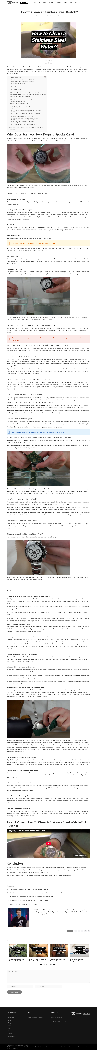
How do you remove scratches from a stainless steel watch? (27, 113)
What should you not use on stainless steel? (23, 116)
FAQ (13, 108)
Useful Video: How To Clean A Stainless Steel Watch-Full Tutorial (26, 128)
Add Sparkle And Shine (19, 91)
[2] (52, 319)
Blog (71, 2)
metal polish (51, 507)
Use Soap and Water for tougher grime (22, 84)
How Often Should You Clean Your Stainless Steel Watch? (25, 92)
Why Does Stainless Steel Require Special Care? (21, 80)
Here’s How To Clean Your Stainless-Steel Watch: (23, 81)
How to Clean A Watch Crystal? (18, 101)
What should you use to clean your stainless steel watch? (26, 118)
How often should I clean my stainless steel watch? (26, 124)
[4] (59, 413)
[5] (80, 515)
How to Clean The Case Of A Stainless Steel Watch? (23, 98)
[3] (14, 389)
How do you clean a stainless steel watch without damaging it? (27, 110)
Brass (44, 2)
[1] (35, 187)
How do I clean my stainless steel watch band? (24, 121)
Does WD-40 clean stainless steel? (22, 126)
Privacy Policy (11, 1036)
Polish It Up (16, 86)
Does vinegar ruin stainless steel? (21, 111)
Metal (65, 2)
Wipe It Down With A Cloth (19, 83)
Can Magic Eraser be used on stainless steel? (24, 119)
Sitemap (10, 1033)
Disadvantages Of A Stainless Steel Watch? (22, 106)
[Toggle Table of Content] (44, 77)
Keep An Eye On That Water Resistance (20, 96)
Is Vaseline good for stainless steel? (22, 122)
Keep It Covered (17, 89)
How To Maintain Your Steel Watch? (19, 103)
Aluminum (37, 2)
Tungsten (58, 2)
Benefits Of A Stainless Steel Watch (19, 105)
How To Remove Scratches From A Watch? (21, 99)
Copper (51, 2)
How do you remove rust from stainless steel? (24, 115)
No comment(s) (49, 60)
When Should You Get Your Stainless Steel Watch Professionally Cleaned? (28, 94)
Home (37, 15)
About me (77, 2)
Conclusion (12, 130)
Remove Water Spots (18, 88)
